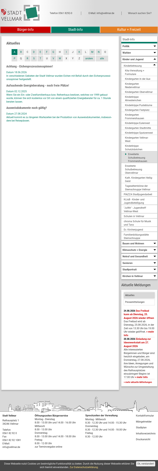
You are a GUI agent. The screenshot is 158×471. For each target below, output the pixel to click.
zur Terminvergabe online (48, 446)
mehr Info (142, 377)
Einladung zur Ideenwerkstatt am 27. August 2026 (137, 343)
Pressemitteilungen (135, 302)
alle (102, 58)
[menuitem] (139, 39)
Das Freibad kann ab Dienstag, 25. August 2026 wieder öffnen (139, 314)
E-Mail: (6, 443)
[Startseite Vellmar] (20, 13)
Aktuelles (129, 295)
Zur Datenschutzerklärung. (84, 467)
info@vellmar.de (11, 447)
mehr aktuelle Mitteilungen (138, 382)
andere (89, 58)
